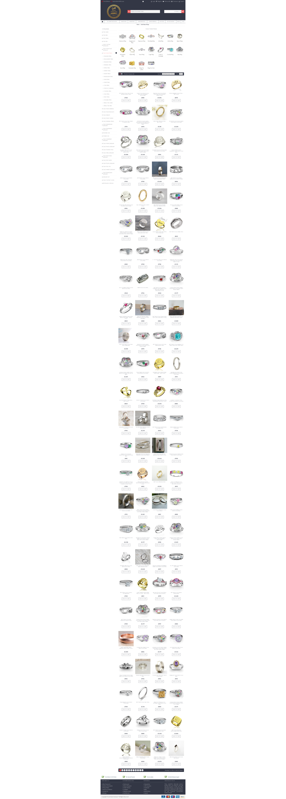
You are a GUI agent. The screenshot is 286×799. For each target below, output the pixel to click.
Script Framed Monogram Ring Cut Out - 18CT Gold (143, 593)
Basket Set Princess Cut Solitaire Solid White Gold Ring (159, 703)
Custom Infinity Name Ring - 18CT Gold (126, 401)
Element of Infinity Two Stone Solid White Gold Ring (176, 401)
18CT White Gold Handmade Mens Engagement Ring (159, 178)
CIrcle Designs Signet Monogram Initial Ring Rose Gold (143, 482)
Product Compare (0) (129, 74)
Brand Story (147, 791)
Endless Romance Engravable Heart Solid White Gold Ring (160, 566)
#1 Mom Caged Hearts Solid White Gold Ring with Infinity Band (176, 538)
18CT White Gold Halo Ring (142, 702)
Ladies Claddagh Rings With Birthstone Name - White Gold (126, 317)
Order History (126, 787)
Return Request (127, 786)
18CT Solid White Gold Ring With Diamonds (126, 345)
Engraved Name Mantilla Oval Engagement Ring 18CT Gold (160, 401)
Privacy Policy (105, 787)
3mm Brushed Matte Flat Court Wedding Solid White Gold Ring (176, 373)
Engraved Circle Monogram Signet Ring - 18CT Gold (159, 373)
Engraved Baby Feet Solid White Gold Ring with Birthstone (126, 151)
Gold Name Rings (145, 24)
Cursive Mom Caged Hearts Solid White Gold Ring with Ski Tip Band (176, 703)
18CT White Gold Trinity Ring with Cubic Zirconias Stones (160, 317)
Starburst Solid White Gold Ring (176, 676)
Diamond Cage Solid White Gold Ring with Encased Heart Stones (159, 94)
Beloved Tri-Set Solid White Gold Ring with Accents (159, 593)
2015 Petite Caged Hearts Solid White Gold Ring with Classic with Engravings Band (143, 123)
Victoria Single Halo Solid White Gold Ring (176, 648)
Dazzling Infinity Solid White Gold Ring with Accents (160, 620)
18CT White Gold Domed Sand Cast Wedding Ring (159, 205)
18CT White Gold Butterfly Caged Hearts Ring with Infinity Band (142, 151)
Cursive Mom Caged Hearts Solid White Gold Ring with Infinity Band (176, 288)
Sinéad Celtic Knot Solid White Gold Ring (143, 731)
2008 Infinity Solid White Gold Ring (126, 178)
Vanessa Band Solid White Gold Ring (176, 428)
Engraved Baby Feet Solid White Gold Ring (126, 566)
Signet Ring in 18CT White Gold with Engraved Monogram (160, 538)
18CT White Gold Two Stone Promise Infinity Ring (126, 94)
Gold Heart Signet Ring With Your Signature (160, 232)
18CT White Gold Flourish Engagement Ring (159, 731)
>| (142, 770)
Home (138, 24)
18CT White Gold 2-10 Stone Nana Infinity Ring (159, 345)
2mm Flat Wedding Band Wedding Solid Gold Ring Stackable (143, 317)
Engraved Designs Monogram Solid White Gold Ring (159, 151)
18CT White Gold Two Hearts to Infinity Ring (126, 122)
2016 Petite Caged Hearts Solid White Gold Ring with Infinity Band (143, 345)
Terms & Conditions (107, 789)
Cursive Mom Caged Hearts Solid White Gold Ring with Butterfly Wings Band (143, 620)
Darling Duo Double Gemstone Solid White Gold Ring (126, 455)
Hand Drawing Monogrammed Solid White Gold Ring (126, 758)
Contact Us (105, 791)
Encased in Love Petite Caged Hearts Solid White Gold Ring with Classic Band (143, 538)
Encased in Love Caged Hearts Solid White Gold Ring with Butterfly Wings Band (160, 648)
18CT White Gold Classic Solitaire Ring (126, 593)
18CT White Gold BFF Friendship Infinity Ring (126, 620)
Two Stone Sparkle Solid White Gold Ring (176, 510)
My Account (126, 784)
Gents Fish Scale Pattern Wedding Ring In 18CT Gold (159, 455)
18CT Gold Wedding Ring (159, 481)
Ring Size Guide (127, 791)
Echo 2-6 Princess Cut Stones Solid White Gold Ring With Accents (176, 482)
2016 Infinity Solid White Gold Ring (143, 260)
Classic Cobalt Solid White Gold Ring (126, 731)
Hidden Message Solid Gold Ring (143, 676)
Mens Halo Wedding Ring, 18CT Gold (160, 122)
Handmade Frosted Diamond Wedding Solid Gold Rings (143, 455)
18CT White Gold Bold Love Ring (126, 538)
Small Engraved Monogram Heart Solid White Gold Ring (126, 676)
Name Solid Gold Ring (142, 287)
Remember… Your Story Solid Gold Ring (126, 428)
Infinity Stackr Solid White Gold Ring (142, 401)
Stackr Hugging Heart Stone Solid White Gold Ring (176, 455)
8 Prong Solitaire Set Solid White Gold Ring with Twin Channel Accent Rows (126, 482)
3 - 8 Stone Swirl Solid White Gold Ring (160, 260)
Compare (125, 789)
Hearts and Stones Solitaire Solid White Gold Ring (176, 620)
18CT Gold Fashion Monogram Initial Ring (176, 731)
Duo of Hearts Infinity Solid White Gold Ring (126, 288)
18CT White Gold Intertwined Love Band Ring (160, 428)
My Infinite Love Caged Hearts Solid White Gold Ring (176, 122)
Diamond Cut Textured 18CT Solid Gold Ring (126, 510)
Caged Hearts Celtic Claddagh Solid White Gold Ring (176, 151)
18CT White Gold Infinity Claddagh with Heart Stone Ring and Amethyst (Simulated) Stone (159, 289)
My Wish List (126, 793)
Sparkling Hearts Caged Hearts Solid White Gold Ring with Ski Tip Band (160, 758)
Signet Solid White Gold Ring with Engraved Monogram (143, 94)
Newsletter (147, 784)
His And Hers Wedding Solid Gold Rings (143, 428)
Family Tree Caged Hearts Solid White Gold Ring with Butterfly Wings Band (143, 510)
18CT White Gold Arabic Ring (176, 231)
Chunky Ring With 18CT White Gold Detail (160, 676)
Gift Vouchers (147, 786)
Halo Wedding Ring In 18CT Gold (142, 205)
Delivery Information (107, 786)
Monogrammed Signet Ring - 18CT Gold (176, 94)
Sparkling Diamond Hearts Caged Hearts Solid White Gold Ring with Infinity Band (126, 232)
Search (146, 793)
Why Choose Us (106, 784)
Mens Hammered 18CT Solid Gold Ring (142, 758)
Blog (145, 789)
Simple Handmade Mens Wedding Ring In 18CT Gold (126, 648)
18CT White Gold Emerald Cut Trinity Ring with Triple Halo (176, 345)
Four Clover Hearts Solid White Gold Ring (176, 205)
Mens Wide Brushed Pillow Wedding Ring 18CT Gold (176, 317)
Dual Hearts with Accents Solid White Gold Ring (143, 373)
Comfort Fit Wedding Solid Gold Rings (159, 510)
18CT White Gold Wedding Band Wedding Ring (143, 566)
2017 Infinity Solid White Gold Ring (143, 178)
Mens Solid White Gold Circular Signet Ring (143, 232)
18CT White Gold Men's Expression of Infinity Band (176, 178)
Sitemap (104, 793)
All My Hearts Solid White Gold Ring (176, 566)
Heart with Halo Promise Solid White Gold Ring (126, 260)
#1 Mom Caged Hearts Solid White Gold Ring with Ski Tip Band (126, 373)
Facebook (146, 787)
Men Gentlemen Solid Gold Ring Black (176, 758)
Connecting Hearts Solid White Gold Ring (143, 648)
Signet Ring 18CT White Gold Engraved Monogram (126, 205)
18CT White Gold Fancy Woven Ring (176, 593)
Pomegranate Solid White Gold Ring (126, 703)
